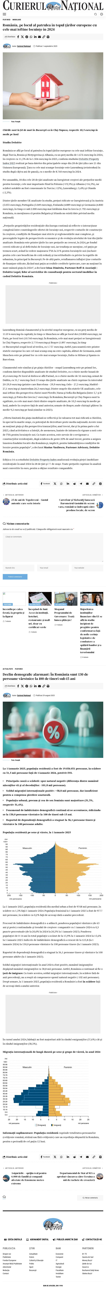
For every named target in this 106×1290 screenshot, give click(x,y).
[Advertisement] (53, 304)
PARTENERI (88, 1248)
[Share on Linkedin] (35, 37)
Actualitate (35, 604)
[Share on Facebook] (18, 37)
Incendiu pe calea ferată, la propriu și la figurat (13, 612)
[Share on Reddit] (74, 483)
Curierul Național (24, 46)
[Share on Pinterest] (27, 37)
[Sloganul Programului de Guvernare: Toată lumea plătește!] (65, 599)
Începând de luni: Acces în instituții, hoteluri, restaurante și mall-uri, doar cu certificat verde (40, 618)
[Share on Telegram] (81, 483)
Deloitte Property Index (43, 459)
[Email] (39, 37)
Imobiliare (16, 20)
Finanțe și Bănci (88, 604)
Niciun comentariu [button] (91, 1198)
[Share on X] (22, 37)
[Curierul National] (53, 6)
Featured (6, 20)
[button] (5, 14)
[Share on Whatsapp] (31, 37)
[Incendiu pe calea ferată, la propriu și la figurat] (14, 599)
